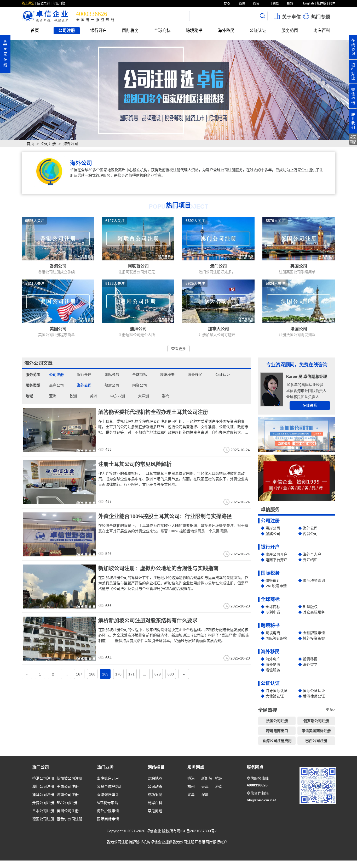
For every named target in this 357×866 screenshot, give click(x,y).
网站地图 (155, 778)
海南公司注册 (68, 794)
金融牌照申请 (314, 633)
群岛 (165, 396)
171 (131, 674)
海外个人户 (312, 554)
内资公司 (139, 385)
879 (157, 674)
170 (118, 674)
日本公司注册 (43, 811)
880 (171, 674)
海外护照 (273, 664)
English (308, 3)
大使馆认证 (275, 696)
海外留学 (310, 664)
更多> (330, 709)
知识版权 (310, 607)
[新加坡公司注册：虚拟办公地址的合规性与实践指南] (59, 586)
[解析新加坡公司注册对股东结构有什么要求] (59, 638)
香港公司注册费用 (277, 741)
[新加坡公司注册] (296, 434)
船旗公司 (112, 385)
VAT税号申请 (276, 586)
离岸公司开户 (276, 554)
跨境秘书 (194, 30)
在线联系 (309, 405)
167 (79, 674)
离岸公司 (56, 385)
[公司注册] (178, 90)
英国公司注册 (68, 811)
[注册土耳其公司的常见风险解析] (59, 482)
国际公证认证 (314, 691)
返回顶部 (352, 139)
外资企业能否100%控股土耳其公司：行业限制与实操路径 (165, 516)
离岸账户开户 (108, 778)
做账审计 (273, 580)
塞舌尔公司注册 (69, 819)
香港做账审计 (108, 794)
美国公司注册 (68, 786)
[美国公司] (58, 301)
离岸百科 (321, 30)
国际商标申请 (108, 819)
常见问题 (59, 3)
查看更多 (178, 349)
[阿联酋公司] (138, 238)
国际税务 (130, 30)
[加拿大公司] (218, 301)
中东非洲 (117, 396)
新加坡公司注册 (69, 778)
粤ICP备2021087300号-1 (197, 831)
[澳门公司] (218, 238)
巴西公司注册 (316, 741)
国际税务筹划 (314, 580)
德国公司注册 (43, 819)
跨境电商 (273, 633)
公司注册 (66, 30)
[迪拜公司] (138, 301)
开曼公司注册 (43, 803)
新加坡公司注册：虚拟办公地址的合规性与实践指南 (158, 568)
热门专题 (320, 17)
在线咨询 (353, 46)
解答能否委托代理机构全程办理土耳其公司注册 (153, 412)
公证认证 (258, 30)
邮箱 (289, 3)
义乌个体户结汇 (110, 786)
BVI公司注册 (67, 803)
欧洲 (73, 396)
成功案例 (43, 3)
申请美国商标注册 (316, 731)
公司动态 (155, 786)
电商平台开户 (276, 560)
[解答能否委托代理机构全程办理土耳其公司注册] (59, 430)
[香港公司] (58, 238)
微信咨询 (353, 96)
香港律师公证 (314, 696)
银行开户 (98, 30)
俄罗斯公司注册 (316, 721)
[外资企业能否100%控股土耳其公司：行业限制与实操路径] (59, 534)
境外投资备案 (314, 638)
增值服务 (273, 670)
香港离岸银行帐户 (212, 842)
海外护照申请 (108, 811)
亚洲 (52, 396)
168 (92, 674)
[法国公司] (298, 301)
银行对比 (353, 71)
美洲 (93, 396)
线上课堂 (28, 3)
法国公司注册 (277, 721)
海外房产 (273, 659)
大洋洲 (143, 396)
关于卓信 (291, 17)
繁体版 (321, 3)
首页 (35, 30)
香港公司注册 (43, 778)
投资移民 (310, 659)
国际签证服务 (276, 638)
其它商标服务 (314, 612)
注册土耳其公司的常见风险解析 (134, 464)
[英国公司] (298, 238)
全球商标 (162, 30)
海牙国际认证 (276, 691)
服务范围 (289, 30)
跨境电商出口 (277, 731)
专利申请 (273, 612)
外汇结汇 (310, 560)
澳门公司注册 (43, 786)
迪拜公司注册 (43, 794)
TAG (226, 3)
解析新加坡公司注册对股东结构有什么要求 (148, 620)
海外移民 (226, 30)
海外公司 (84, 385)
